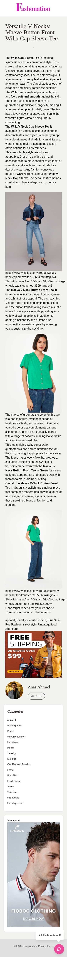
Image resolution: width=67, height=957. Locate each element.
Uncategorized (47, 624)
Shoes (10, 786)
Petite (10, 769)
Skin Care (12, 792)
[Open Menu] (6, 8)
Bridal (20, 620)
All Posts (36, 696)
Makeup (11, 758)
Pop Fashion (13, 624)
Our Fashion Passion (18, 764)
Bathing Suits (14, 725)
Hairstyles (12, 742)
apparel (10, 620)
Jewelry (11, 753)
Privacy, (42, 946)
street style (30, 624)
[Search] (60, 8)
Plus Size (54, 620)
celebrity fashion (35, 620)
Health (10, 747)
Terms (50, 946)
